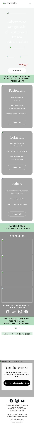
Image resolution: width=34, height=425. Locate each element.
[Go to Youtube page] (22, 401)
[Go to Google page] (7, 311)
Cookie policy (13, 419)
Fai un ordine (17, 70)
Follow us (9, 334)
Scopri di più (17, 122)
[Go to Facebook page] (26, 311)
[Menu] (30, 4)
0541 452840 (13, 414)
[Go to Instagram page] (20, 311)
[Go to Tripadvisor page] (14, 311)
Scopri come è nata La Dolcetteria (17, 383)
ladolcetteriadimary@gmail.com (18, 416)
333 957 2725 (22, 414)
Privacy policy (20, 419)
